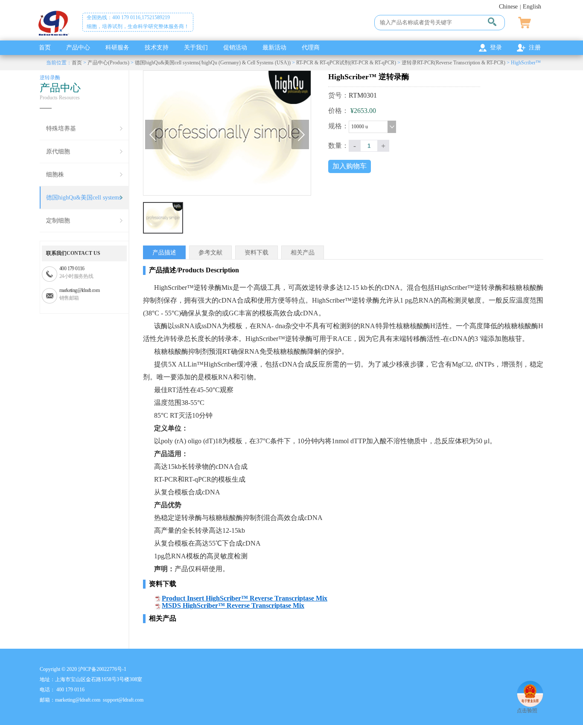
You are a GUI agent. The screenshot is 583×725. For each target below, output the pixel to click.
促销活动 (235, 47)
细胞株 (55, 174)
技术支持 (157, 47)
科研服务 (117, 47)
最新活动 (274, 47)
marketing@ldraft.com (79, 290)
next (300, 134)
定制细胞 (58, 220)
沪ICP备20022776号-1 (102, 669)
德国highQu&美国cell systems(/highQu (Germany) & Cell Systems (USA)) (213, 63)
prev (154, 134)
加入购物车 (349, 166)
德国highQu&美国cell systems (83, 197)
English (532, 6)
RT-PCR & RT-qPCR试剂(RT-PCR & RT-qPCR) (346, 63)
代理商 (311, 47)
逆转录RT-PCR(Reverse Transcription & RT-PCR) (453, 63)
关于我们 (196, 47)
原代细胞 (58, 151)
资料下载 (256, 252)
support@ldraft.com (123, 700)
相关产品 (303, 252)
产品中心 (78, 47)
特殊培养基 (61, 128)
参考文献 (210, 252)
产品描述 (164, 252)
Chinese (508, 6)
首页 (45, 47)
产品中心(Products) (108, 63)
